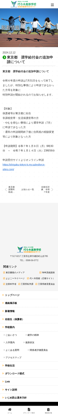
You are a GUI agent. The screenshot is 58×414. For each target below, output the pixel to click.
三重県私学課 (27, 284)
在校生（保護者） (14, 319)
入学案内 (10, 342)
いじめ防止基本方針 (16, 397)
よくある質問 (12, 350)
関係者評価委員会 (39, 350)
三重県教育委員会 (46, 284)
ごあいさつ (11, 335)
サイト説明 (11, 389)
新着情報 (10, 311)
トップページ (12, 295)
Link (7, 381)
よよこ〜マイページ (15, 278)
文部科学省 (11, 284)
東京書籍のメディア (15, 272)
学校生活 (10, 365)
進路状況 (29, 342)
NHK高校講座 (48, 272)
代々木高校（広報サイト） (42, 278)
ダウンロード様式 (14, 373)
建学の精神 (33, 335)
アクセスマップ (13, 357)
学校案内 (10, 327)
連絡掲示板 (11, 303)
